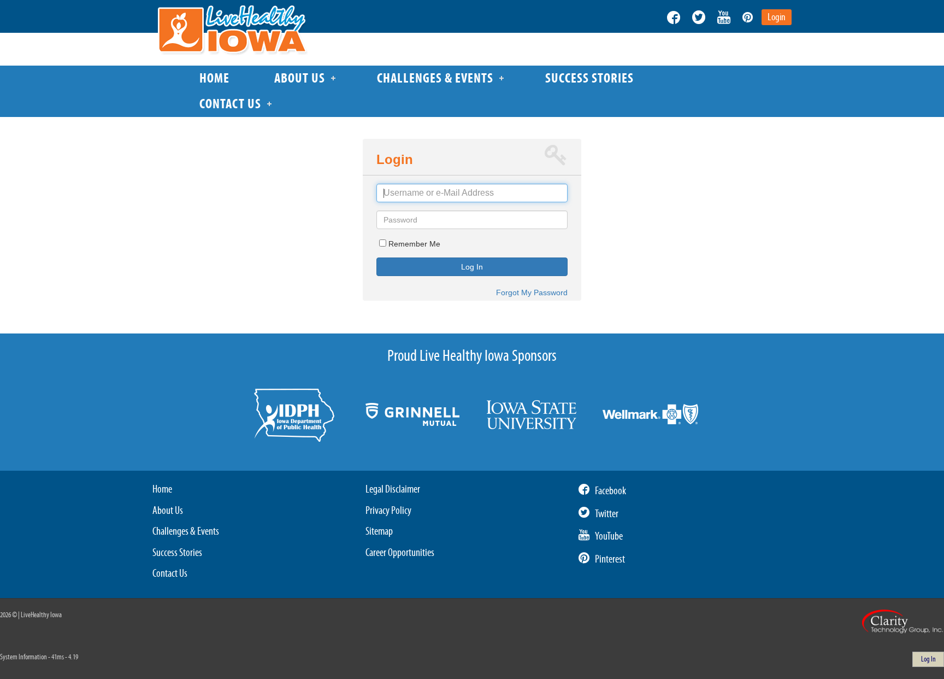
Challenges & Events (185, 531)
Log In (472, 266)
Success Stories (177, 553)
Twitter (606, 514)
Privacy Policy (388, 511)
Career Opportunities (399, 553)
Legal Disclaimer (392, 489)
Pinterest (610, 559)
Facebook (610, 491)
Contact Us (169, 573)
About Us (167, 511)
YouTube (609, 536)
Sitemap (379, 531)
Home (162, 489)
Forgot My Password (532, 292)
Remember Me (414, 243)
